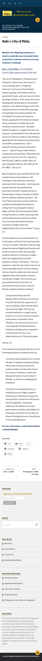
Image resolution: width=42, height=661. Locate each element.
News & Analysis (11, 594)
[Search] (20, 3)
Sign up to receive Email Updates (18, 494)
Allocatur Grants (11, 578)
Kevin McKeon (34, 426)
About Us (8, 543)
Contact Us (9, 554)
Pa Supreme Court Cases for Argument (20, 600)
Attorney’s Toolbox (12, 589)
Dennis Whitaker (11, 429)
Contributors (10, 549)
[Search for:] (21, 524)
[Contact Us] (15, 3)
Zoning (5, 37)
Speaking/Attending (13, 560)
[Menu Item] (4, 3)
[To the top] (37, 652)
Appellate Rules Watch (14, 583)
